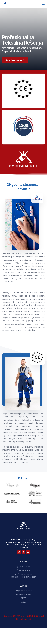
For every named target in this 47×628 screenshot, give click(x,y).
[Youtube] (28, 552)
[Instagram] (23, 552)
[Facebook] (19, 552)
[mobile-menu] (43, 3)
